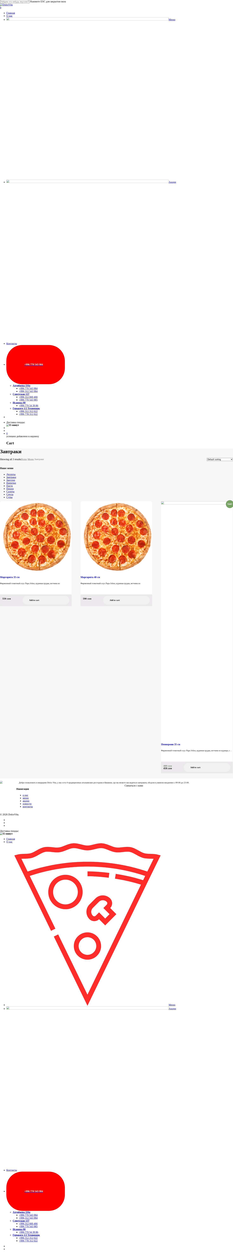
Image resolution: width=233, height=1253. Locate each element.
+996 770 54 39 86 (28, 1232)
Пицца (10, 488)
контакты (28, 806)
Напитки (11, 483)
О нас (9, 841)
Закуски (10, 480)
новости (27, 803)
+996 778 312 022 (28, 1240)
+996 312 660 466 (28, 1223)
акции (26, 800)
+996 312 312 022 (28, 1238)
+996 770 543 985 (28, 1226)
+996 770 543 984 (28, 1215)
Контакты (11, 1170)
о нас (25, 795)
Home (24, 459)
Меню (31, 459)
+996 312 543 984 (28, 1218)
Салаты (10, 491)
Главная (10, 839)
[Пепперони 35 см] (197, 620)
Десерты (11, 474)
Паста (9, 485)
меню (26, 798)
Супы (9, 497)
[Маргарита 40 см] (116, 536)
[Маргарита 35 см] (36, 536)
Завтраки (11, 477)
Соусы (9, 494)
